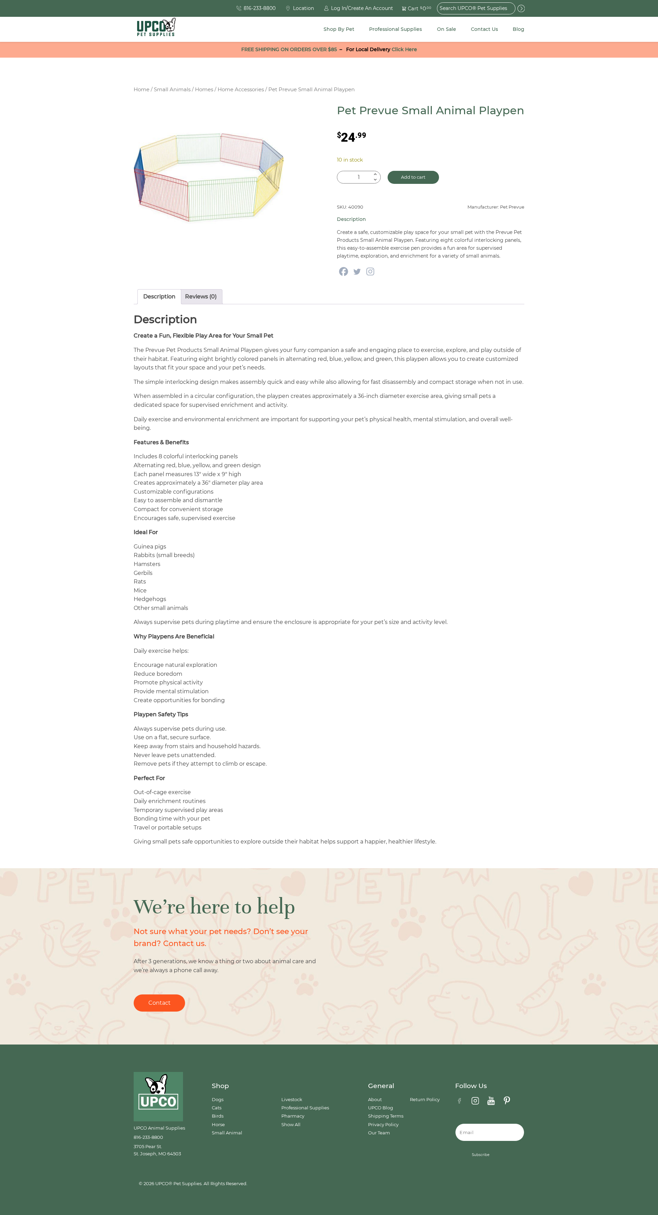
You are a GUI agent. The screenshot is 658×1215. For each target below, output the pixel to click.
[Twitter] (357, 272)
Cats (216, 1107)
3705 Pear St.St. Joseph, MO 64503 (157, 1150)
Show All (291, 1124)
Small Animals (172, 89)
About (375, 1099)
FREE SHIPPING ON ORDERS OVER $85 (289, 49)
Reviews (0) (201, 296)
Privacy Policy (383, 1124)
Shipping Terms (385, 1116)
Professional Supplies (395, 29)
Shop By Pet (339, 29)
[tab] (159, 296)
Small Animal (227, 1132)
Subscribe (480, 1155)
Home (141, 89)
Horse (218, 1124)
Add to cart (413, 177)
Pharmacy (292, 1116)
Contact (159, 1003)
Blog (518, 29)
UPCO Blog (380, 1107)
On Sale (446, 29)
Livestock (291, 1099)
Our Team (379, 1132)
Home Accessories (241, 89)
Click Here (404, 49)
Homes (204, 89)
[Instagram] (370, 272)
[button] (412, 8)
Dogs (217, 1099)
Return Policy (425, 1099)
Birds (217, 1116)
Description (159, 296)
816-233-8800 (148, 1137)
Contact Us (484, 29)
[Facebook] (344, 272)
